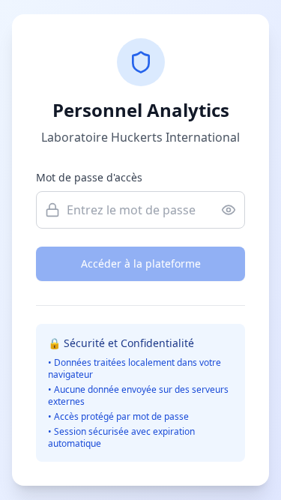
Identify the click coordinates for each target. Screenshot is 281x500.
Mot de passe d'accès (89, 177)
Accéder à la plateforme (141, 263)
